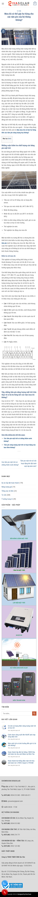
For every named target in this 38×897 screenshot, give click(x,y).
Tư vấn (19, 11)
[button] (3, 3)
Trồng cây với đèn (8, 491)
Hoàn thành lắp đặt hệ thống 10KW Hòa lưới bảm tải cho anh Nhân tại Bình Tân (21, 753)
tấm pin (4, 243)
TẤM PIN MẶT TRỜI (19, 570)
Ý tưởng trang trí (7, 499)
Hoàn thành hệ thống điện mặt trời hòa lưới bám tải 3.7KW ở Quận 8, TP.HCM (21, 762)
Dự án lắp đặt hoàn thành (10, 483)
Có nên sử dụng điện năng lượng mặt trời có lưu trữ (22, 727)
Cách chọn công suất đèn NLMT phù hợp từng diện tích (21, 736)
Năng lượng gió (7, 487)
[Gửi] (34, 713)
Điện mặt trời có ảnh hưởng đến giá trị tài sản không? (22, 744)
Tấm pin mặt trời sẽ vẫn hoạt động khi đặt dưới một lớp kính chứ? (28, 463)
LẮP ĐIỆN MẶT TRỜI (19, 603)
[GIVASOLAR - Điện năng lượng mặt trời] (19, 3)
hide (9, 138)
